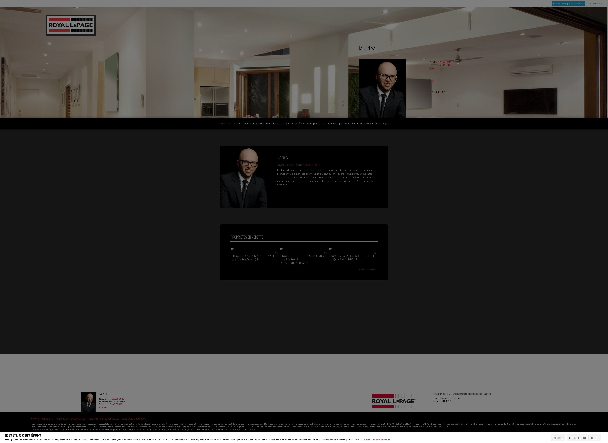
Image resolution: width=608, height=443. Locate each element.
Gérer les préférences (577, 438)
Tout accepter (558, 438)
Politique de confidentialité (376, 439)
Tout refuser (595, 438)
